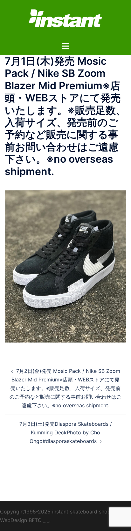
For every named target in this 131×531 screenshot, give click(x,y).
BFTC (35, 520)
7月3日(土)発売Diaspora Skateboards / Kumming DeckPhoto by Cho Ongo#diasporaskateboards (65, 432)
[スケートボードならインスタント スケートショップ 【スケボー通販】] (65, 20)
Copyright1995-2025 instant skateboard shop (55, 511)
